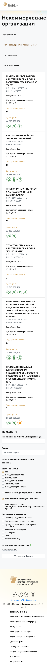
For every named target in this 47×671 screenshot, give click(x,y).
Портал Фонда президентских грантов (27, 616)
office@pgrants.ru (28, 600)
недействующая (12, 483)
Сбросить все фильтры (23, 556)
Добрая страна (16, 641)
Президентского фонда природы (19, 521)
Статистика (15, 656)
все (6, 471)
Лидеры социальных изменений (23, 651)
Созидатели (15, 626)
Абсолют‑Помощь (13, 538)
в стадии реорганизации (15, 486)
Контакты (15, 600)
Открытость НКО (17, 661)
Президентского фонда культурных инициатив (20, 525)
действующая (11, 477)
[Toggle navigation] (40, 4)
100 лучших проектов (19, 646)
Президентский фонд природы (23, 621)
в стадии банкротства (14, 474)
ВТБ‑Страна (10, 532)
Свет (7, 535)
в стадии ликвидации (14, 480)
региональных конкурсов (15, 529)
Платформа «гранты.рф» (21, 631)
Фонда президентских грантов (18, 517)
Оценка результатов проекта (22, 636)
